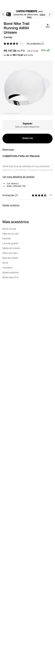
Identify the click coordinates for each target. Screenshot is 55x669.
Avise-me (27, 138)
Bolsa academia (10, 272)
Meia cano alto (9, 253)
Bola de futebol (10, 258)
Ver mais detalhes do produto (18, 176)
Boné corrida (9, 229)
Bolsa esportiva (10, 277)
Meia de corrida (10, 233)
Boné (5, 262)
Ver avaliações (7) (35, 43)
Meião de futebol (11, 248)
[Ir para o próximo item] (50, 14)
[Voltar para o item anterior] (3, 14)
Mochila (6, 238)
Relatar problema (10, 205)
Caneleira (7, 267)
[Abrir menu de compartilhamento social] (47, 25)
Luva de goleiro (10, 243)
